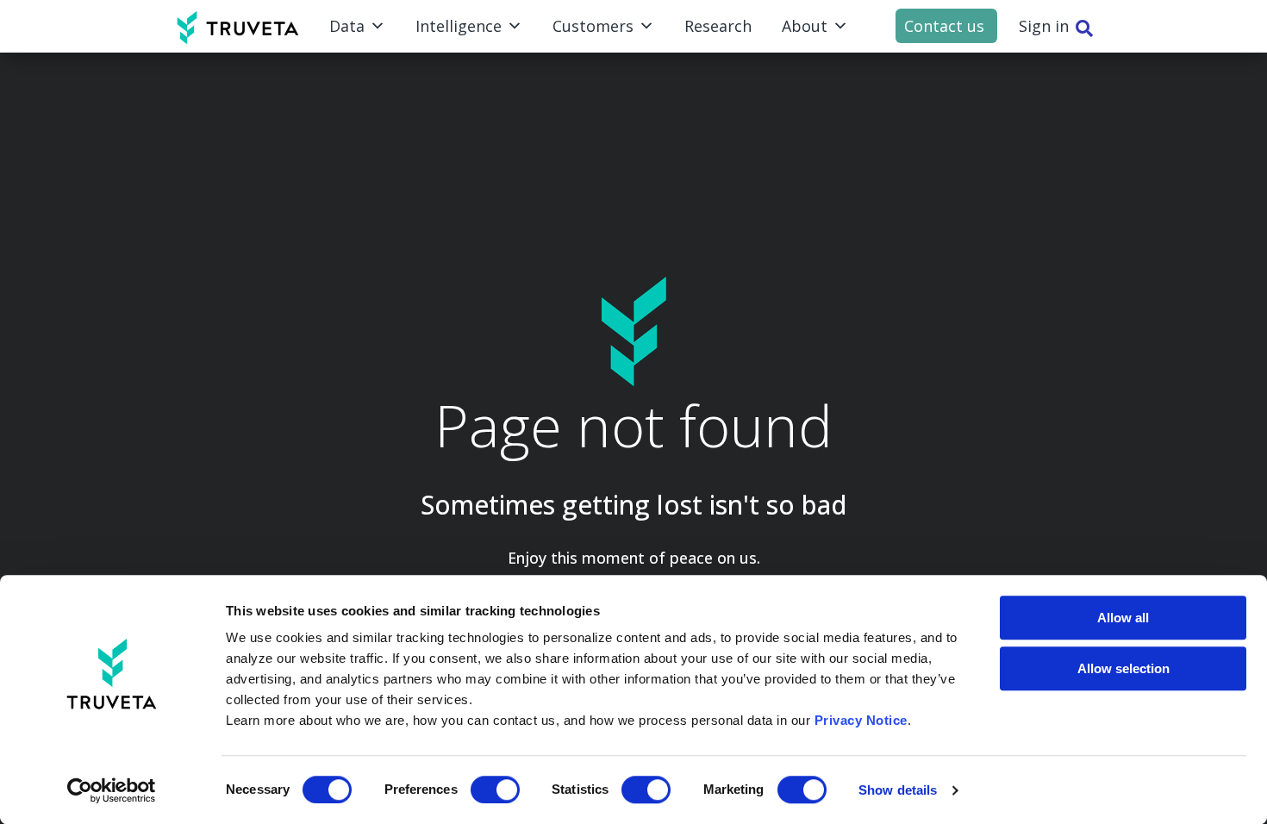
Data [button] (347, 26)
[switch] (495, 789)
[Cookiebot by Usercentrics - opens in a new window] (111, 790)
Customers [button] (593, 26)
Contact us (944, 26)
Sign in (1044, 26)
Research (718, 26)
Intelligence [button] (458, 26)
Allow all (1123, 617)
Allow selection (1123, 668)
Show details (897, 790)
